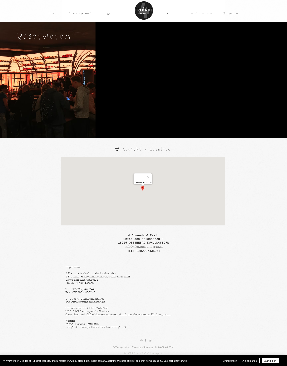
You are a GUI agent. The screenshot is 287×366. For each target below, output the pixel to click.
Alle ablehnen (249, 360)
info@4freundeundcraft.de (87, 298)
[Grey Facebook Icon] (145, 340)
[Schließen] (283, 360)
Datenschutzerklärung (175, 360)
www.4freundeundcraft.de (88, 301)
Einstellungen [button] (230, 360)
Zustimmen (270, 360)
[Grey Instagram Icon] (150, 340)
